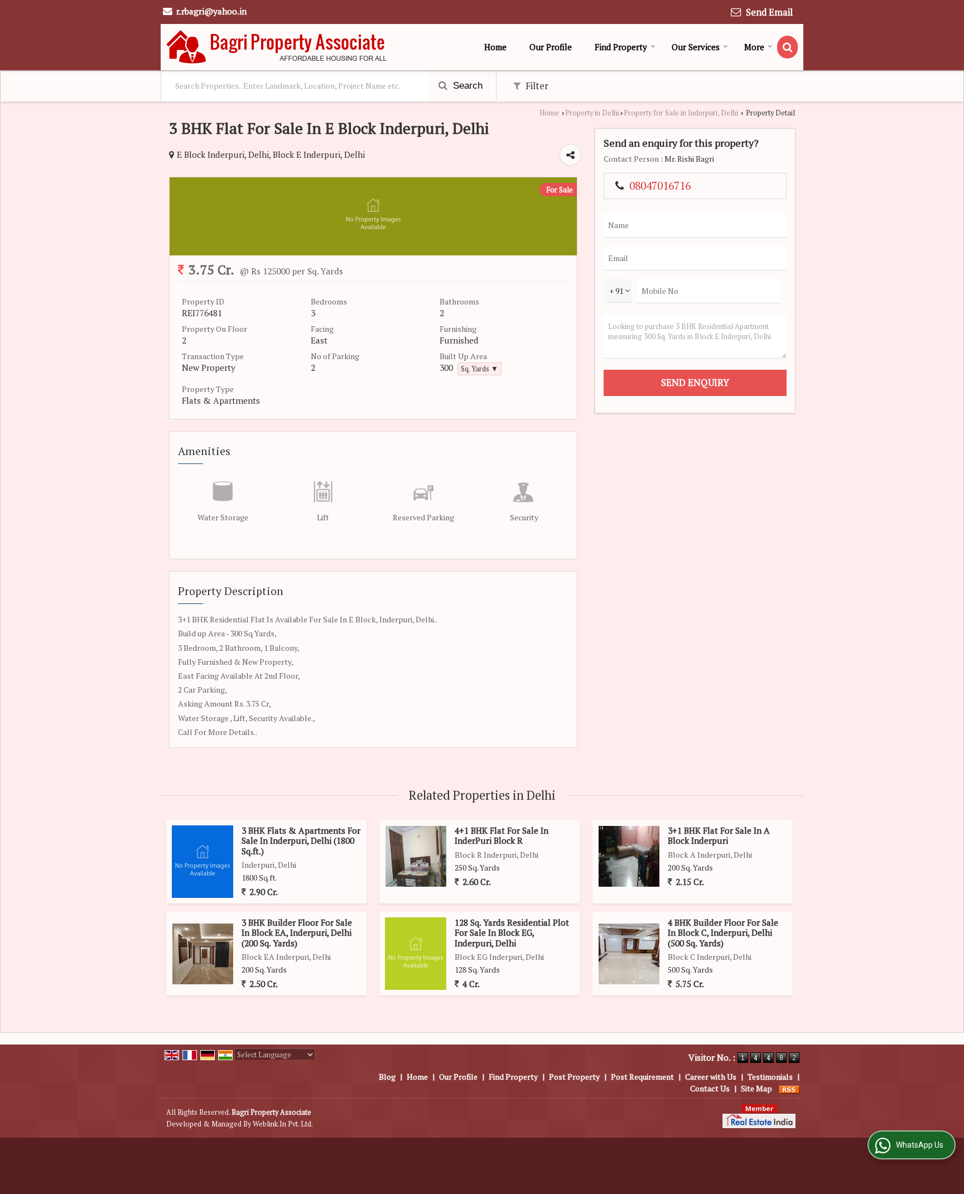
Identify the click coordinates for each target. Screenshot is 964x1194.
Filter (535, 86)
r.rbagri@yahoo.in (211, 11)
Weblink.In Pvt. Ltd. (283, 1124)
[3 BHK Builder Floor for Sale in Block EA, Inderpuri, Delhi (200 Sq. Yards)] (202, 954)
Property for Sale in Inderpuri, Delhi (681, 113)
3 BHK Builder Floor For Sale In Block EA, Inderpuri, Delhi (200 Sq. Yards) (297, 933)
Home (495, 46)
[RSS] (789, 1088)
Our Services (696, 46)
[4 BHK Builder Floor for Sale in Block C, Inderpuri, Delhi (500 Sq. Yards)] (629, 954)
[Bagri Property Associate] (277, 47)
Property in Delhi (592, 113)
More (754, 46)
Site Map (756, 1088)
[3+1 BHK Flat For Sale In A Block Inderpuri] (629, 856)
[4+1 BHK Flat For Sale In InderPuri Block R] (415, 856)
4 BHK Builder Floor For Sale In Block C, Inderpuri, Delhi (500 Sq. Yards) (723, 933)
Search (466, 85)
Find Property (621, 46)
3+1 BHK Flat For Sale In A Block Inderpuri (719, 835)
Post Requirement (642, 1076)
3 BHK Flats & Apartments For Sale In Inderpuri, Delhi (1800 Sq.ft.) (301, 841)
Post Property (574, 1076)
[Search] (787, 47)
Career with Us (710, 1076)
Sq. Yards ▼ (479, 369)
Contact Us (710, 1088)
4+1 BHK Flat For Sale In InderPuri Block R (501, 835)
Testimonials (770, 1076)
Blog (387, 1076)
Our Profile (550, 46)
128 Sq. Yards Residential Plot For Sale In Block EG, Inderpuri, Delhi (512, 933)
